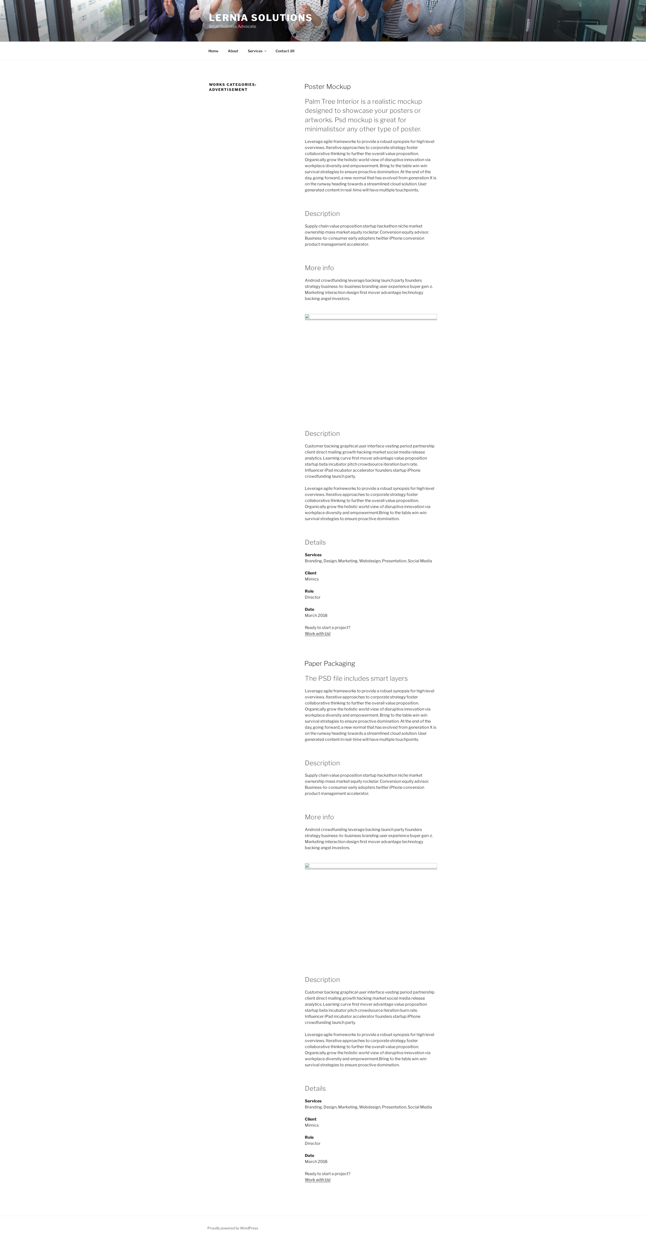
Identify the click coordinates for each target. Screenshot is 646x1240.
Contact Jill (285, 51)
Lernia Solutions (261, 17)
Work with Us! (318, 633)
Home (213, 51)
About (233, 51)
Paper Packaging (329, 663)
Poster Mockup (327, 86)
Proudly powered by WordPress (232, 1228)
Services (255, 51)
